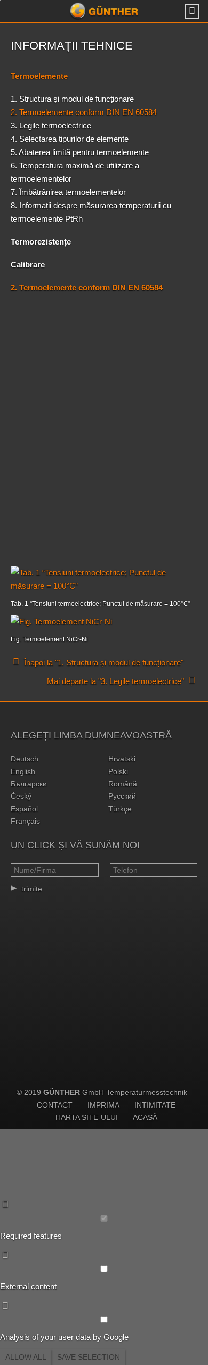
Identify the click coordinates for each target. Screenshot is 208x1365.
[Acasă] (104, 11)
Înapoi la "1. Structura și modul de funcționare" (103, 662)
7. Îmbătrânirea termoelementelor (68, 192)
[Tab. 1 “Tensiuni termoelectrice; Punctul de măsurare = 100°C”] (104, 579)
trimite (31, 888)
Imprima (103, 1105)
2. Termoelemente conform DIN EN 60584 (84, 112)
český (21, 796)
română (122, 783)
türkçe (120, 809)
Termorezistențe (41, 241)
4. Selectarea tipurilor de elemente (70, 138)
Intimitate (154, 1105)
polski (118, 771)
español (24, 809)
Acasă (145, 1117)
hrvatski (121, 758)
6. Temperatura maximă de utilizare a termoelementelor (75, 172)
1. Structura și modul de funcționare (72, 98)
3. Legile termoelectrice (51, 125)
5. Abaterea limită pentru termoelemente (80, 152)
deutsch (24, 758)
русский (122, 796)
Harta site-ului (86, 1117)
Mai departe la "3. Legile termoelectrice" (115, 681)
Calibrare (28, 264)
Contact (55, 1105)
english (23, 771)
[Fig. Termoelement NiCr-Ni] (104, 621)
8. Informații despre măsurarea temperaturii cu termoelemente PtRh (91, 212)
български (29, 783)
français (25, 821)
